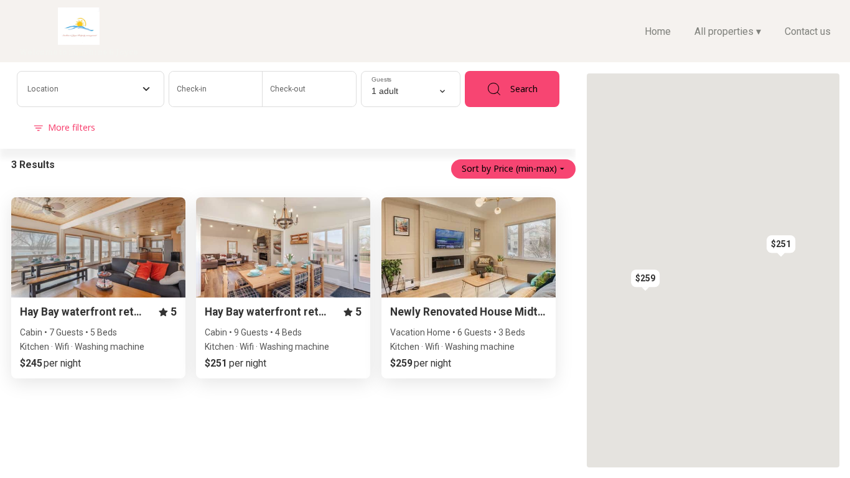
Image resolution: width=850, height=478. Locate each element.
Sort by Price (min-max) (509, 168)
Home (658, 31)
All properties (727, 31)
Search (524, 89)
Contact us (808, 31)
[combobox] (90, 89)
